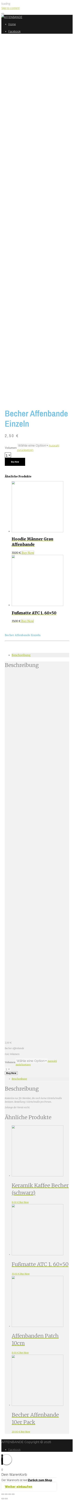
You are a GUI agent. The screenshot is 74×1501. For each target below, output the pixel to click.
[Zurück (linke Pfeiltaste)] (2, 1498)
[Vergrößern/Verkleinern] (13, 1494)
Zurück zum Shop (40, 1480)
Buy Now (15, 461)
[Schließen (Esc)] (2, 1494)
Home (12, 24)
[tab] (40, 655)
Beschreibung (21, 655)
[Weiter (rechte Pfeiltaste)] (6, 1498)
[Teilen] (6, 1494)
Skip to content (10, 8)
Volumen (11, 448)
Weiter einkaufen (18, 1486)
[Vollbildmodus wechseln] (9, 1494)
